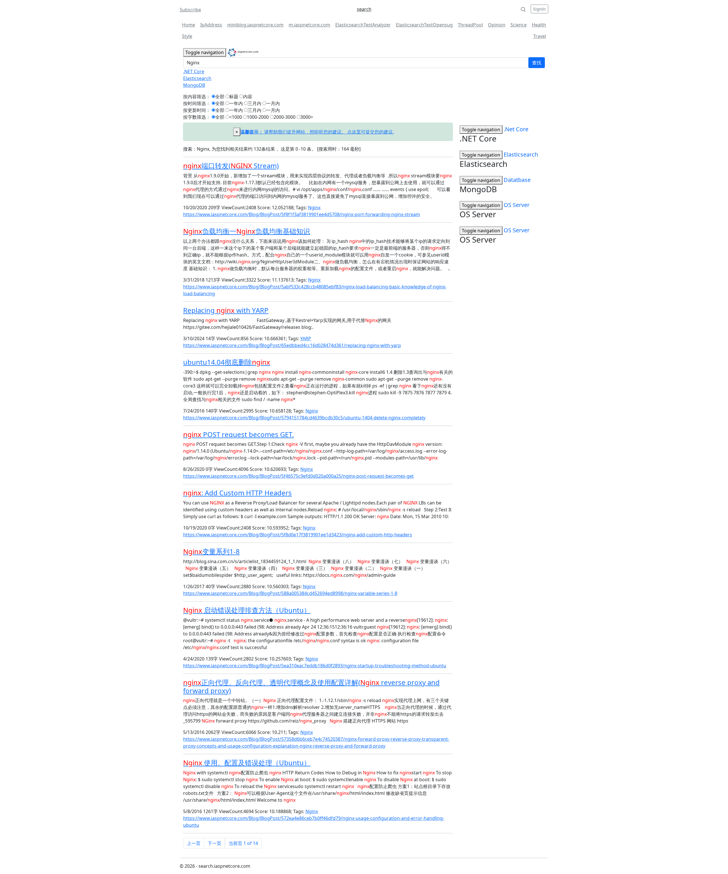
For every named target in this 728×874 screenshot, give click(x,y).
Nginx (314, 207)
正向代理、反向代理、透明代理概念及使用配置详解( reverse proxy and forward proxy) (311, 686)
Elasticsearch (197, 78)
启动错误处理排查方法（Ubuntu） (247, 610)
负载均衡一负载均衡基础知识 (246, 231)
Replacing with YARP (225, 310)
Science (518, 25)
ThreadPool (470, 25)
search (364, 9)
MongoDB (194, 85)
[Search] (523, 9)
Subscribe (190, 10)
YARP (305, 338)
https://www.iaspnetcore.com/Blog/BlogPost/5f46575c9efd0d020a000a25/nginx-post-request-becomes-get (298, 476)
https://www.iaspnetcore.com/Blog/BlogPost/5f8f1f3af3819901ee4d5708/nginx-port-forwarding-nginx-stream (301, 214)
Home (188, 25)
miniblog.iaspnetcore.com (255, 25)
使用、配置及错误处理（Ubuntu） (247, 762)
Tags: (301, 207)
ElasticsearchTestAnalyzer (363, 25)
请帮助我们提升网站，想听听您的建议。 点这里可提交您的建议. (317, 132)
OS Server (517, 205)
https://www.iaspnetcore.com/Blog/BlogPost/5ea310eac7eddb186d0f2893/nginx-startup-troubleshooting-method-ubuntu (314, 665)
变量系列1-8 (211, 551)
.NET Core (193, 71)
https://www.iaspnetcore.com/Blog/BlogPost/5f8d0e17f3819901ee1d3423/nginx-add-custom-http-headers (297, 535)
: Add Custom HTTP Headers (237, 492)
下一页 (214, 843)
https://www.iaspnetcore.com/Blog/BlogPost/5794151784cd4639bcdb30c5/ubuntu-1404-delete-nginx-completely (304, 418)
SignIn (539, 9)
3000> (306, 117)
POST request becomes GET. (238, 434)
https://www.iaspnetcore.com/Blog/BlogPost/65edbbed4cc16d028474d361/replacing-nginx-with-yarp (292, 345)
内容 (247, 96)
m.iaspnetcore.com (309, 25)
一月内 (273, 103)
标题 (233, 96)
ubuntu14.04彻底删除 (226, 362)
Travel (539, 36)
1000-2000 (258, 117)
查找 (536, 63)
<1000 (235, 117)
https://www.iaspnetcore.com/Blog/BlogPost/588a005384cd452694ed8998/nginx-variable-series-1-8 (290, 593)
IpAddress (211, 25)
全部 (219, 96)
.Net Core (516, 129)
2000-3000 (284, 117)
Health (539, 25)
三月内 (254, 103)
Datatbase (517, 180)
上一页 (193, 843)
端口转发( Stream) (231, 165)
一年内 (236, 103)
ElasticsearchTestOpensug (424, 25)
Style (187, 36)
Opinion (496, 25)
